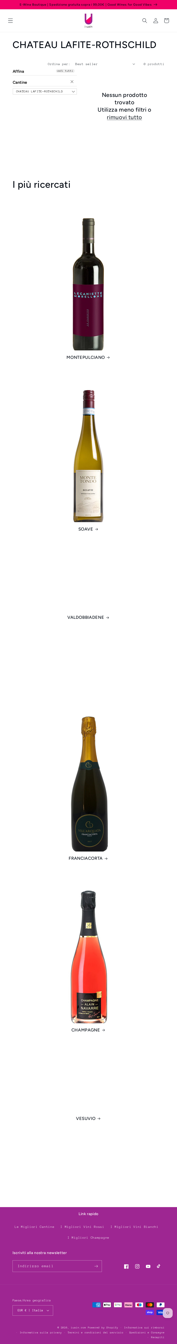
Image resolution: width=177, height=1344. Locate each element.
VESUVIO (86, 1118)
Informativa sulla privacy (41, 1332)
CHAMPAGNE (85, 1030)
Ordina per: (59, 64)
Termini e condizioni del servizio (95, 1332)
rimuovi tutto (124, 117)
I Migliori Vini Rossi (82, 1227)
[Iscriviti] (96, 1266)
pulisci (72, 82)
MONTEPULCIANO (85, 357)
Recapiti (157, 1337)
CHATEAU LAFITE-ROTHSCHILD (39, 91)
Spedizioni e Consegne (147, 1332)
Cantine (20, 82)
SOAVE (85, 529)
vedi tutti (65, 70)
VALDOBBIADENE (85, 617)
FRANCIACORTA (86, 858)
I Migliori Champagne (88, 1237)
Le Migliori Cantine (34, 1227)
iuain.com (78, 1327)
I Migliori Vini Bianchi (135, 1227)
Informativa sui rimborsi (144, 1327)
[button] (10, 20)
